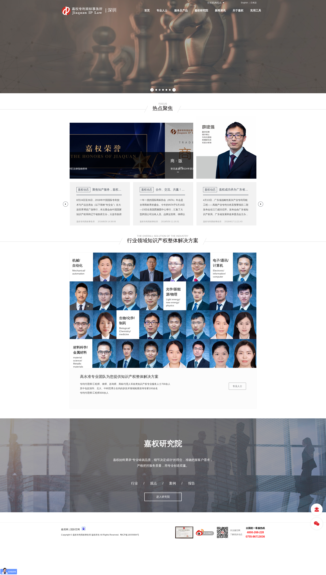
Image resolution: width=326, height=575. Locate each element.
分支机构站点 (214, 2)
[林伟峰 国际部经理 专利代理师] (128, 295)
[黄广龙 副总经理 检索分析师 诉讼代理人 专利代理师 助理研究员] (81, 295)
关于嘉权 (238, 10)
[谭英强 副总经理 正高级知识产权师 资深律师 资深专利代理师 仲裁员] (244, 267)
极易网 (64, 529)
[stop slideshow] (173, 90)
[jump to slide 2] (159, 90)
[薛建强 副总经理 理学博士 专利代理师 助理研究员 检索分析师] (151, 324)
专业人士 (162, 10)
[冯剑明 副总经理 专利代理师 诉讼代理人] (128, 267)
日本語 (253, 3)
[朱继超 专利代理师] (198, 324)
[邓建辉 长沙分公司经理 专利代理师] (151, 267)
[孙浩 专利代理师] (104, 295)
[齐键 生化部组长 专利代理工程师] (174, 324)
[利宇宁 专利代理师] (198, 267)
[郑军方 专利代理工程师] (221, 295)
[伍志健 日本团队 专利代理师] (127, 353)
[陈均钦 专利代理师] (81, 324)
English (244, 3)
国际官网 (75, 529)
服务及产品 (181, 10)
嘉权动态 (83, 189)
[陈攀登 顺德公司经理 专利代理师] (175, 267)
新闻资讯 (220, 10)
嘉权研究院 (201, 10)
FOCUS (163, 103)
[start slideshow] (152, 90)
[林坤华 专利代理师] (244, 353)
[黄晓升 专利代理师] (244, 295)
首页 (147, 10)
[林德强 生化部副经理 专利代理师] (198, 353)
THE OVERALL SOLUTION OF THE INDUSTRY (162, 236)
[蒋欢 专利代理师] (244, 324)
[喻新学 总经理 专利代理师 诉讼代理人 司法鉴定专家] (104, 267)
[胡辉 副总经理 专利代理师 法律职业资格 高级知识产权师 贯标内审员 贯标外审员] (104, 353)
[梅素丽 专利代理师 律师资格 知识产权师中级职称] (221, 324)
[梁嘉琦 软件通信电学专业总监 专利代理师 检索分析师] (151, 295)
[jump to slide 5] (169, 90)
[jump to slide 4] (166, 90)
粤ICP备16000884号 (129, 535)
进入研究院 (163, 496)
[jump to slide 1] (156, 90)
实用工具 (255, 10)
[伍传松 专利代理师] (198, 295)
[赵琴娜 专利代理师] (104, 324)
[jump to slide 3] (163, 90)
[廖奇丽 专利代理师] (221, 353)
